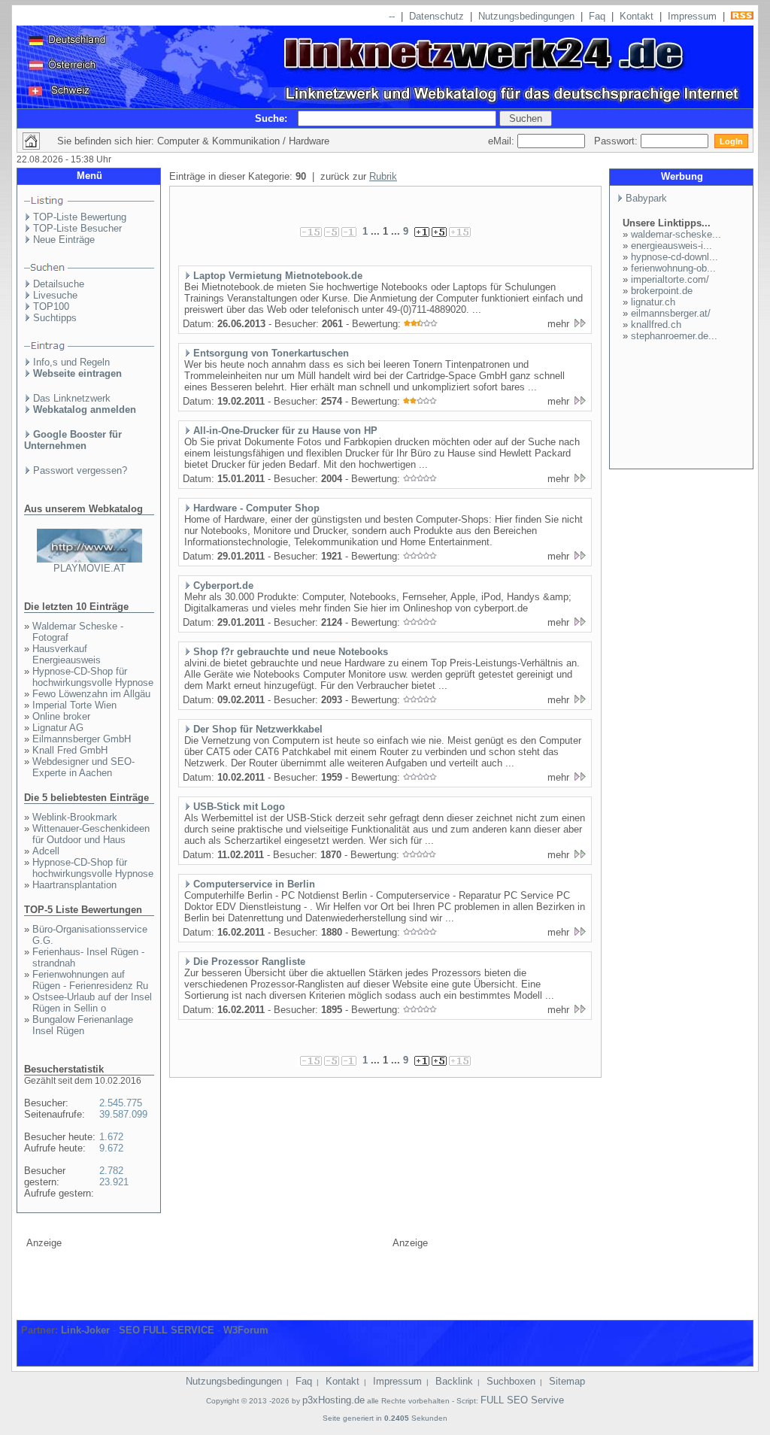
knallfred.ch (656, 324)
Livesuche (55, 295)
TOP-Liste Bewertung (79, 217)
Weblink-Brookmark (74, 817)
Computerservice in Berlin (254, 884)
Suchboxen (511, 1381)
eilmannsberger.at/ (671, 313)
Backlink (454, 1381)
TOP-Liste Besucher (77, 228)
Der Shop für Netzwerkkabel (258, 729)
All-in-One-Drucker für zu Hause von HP (285, 430)
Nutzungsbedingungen (526, 16)
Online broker (61, 716)
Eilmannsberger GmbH (81, 739)
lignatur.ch (653, 302)
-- (392, 16)
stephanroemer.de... (674, 335)
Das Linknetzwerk (72, 398)
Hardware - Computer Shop (256, 508)
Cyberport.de (223, 585)
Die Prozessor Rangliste (249, 961)
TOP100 (51, 306)
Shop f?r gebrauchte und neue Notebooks (290, 651)
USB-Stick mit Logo (239, 806)
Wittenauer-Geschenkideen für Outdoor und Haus (91, 834)
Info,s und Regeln (71, 362)
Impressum (692, 16)
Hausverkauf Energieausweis (66, 654)
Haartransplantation (74, 884)
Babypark (646, 198)
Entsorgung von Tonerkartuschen (271, 353)
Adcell (45, 851)
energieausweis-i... (671, 245)
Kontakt (636, 16)
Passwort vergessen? (80, 470)
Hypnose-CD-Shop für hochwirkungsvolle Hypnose (92, 677)
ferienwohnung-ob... (673, 268)
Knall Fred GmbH (70, 750)
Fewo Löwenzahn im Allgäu (91, 693)
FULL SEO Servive (522, 1400)
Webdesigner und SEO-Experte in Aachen (83, 767)
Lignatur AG (57, 727)
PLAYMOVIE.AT (89, 568)
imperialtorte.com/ (670, 279)
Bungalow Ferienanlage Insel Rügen (82, 1025)
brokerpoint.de (662, 290)
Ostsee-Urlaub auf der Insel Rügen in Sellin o (92, 1002)
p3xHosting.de (333, 1400)
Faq (597, 16)
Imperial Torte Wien (74, 705)
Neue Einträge (64, 239)
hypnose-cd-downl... (674, 256)
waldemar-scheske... (676, 234)
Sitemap (567, 1381)
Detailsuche (58, 284)
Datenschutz (436, 16)
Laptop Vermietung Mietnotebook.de (277, 275)
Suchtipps (55, 317)
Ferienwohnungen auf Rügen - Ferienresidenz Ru (90, 980)
